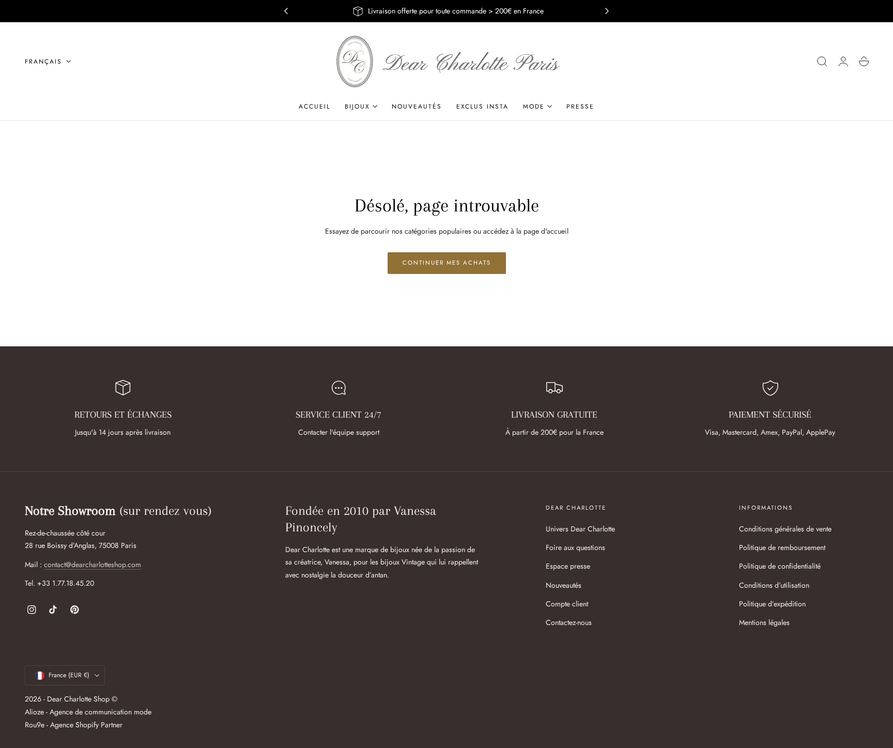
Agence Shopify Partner (86, 725)
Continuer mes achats (447, 262)
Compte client (567, 604)
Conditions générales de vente (785, 529)
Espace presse (568, 566)
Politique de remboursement (782, 548)
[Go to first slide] (607, 11)
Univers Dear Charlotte (580, 529)
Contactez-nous (569, 622)
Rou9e (34, 725)
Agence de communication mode (100, 712)
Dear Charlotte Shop (78, 699)
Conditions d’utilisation (774, 585)
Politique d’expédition (772, 604)
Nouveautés (563, 585)
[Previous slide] (286, 11)
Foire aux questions (575, 548)
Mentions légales (764, 622)
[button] (822, 61)
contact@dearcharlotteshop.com (92, 564)
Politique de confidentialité (780, 566)
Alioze (34, 712)
